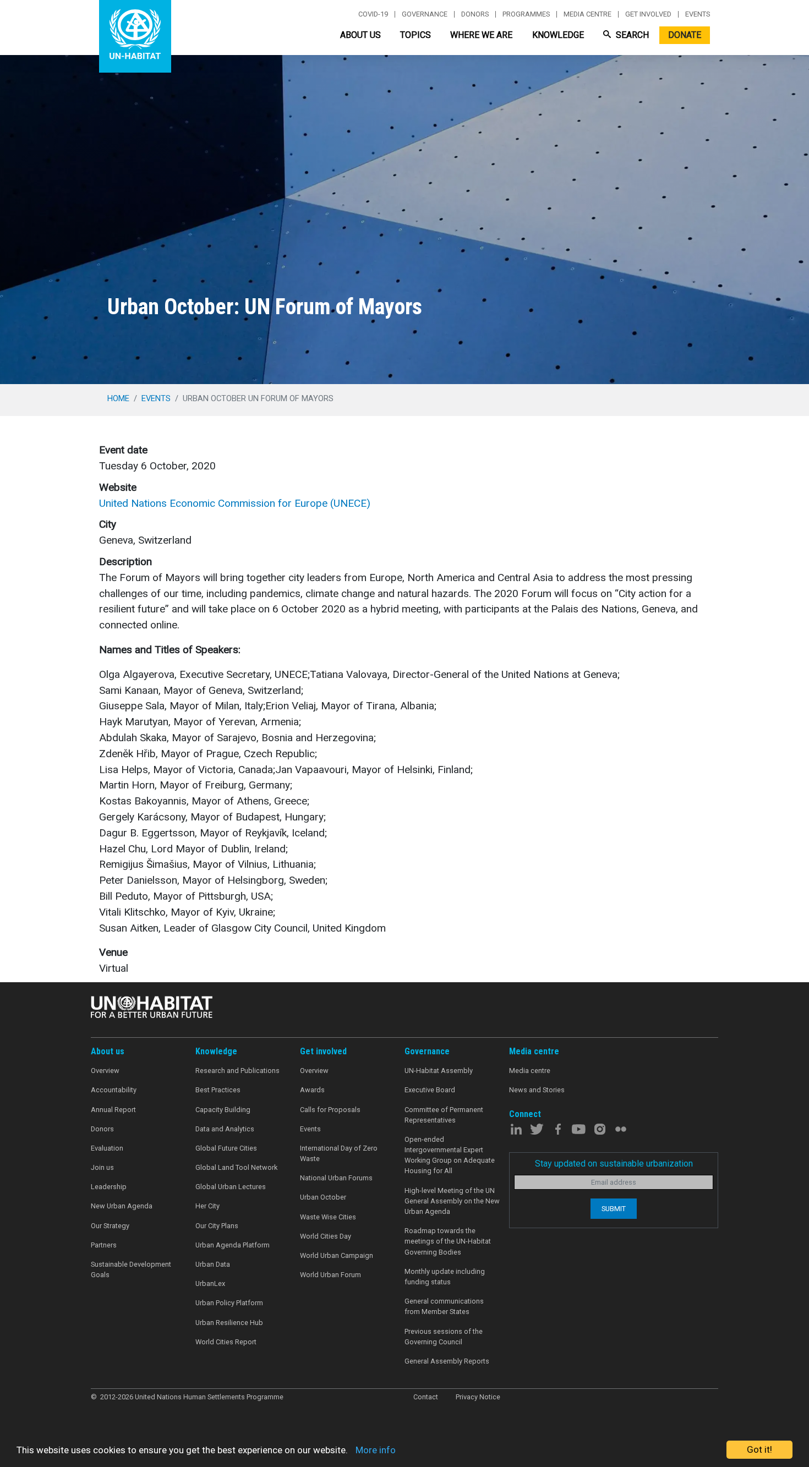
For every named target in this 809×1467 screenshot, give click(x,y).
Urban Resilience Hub (229, 1322)
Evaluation (107, 1148)
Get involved (648, 14)
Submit (614, 1209)
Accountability (113, 1090)
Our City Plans (216, 1226)
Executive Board (429, 1090)
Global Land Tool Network (236, 1167)
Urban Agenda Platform (232, 1245)
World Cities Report (225, 1342)
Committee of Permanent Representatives (443, 1114)
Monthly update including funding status (444, 1276)
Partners (104, 1245)
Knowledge (558, 35)
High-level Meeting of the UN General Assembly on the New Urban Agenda (452, 1201)
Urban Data (212, 1264)
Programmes (526, 14)
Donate (684, 35)
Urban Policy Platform (229, 1303)
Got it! (759, 1449)
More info (376, 1449)
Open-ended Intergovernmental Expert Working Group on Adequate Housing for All (449, 1155)
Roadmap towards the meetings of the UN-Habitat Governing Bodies (447, 1241)
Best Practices (217, 1090)
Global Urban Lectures (230, 1187)
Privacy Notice (478, 1397)
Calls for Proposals (330, 1109)
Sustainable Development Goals (131, 1269)
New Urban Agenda (121, 1206)
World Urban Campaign (336, 1255)
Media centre (587, 14)
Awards (312, 1090)
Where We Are (481, 35)
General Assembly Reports (446, 1361)
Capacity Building (222, 1109)
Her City (207, 1206)
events (156, 398)
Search (631, 35)
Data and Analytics (224, 1129)
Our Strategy (110, 1226)
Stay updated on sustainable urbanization (614, 1163)
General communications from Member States (444, 1306)
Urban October (323, 1197)
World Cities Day (325, 1236)
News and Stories (537, 1090)
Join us (102, 1167)
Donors (475, 14)
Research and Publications (237, 1070)
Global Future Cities (226, 1148)
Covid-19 (373, 14)
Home (118, 398)
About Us (360, 35)
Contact (425, 1397)
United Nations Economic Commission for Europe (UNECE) (234, 503)
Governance (424, 14)
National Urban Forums (336, 1178)
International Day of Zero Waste (339, 1153)
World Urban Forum (330, 1275)
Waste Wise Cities (328, 1217)
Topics (415, 35)
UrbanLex (210, 1283)
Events (697, 14)
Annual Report (113, 1109)
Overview (105, 1070)
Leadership (109, 1187)
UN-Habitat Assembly (438, 1070)
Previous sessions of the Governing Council (443, 1336)
